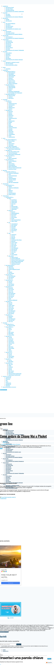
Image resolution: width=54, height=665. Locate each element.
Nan (12, 205)
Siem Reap (11, 76)
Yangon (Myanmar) (16, 262)
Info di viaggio (9, 63)
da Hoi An (8, 55)
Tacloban (10, 133)
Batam (10, 186)
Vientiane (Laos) (15, 264)
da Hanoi (8, 54)
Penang (10, 177)
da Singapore (9, 36)
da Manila (8, 15)
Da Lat (10, 353)
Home (4, 649)
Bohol (9, 102)
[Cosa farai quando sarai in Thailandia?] (10, 498)
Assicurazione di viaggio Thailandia (15, 50)
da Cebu (8, 14)
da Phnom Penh (10, 430)
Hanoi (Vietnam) (12, 146)
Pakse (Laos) (11, 82)
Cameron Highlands (13, 173)
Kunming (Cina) (12, 169)
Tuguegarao (11, 134)
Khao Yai (13, 215)
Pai (9, 270)
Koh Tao (13, 252)
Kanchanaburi (14, 207)
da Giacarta (9, 20)
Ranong (13, 241)
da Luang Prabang (10, 23)
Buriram (13, 211)
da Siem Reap (9, 431)
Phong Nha (11, 334)
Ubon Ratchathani (16, 219)
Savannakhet (11, 165)
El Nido (10, 122)
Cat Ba (10, 337)
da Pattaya (8, 44)
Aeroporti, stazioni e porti (12, 62)
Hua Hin (13, 237)
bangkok (10, 266)
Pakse (10, 142)
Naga (9, 124)
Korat (12, 218)
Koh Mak (13, 226)
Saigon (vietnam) (12, 83)
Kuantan (10, 181)
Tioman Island (12, 179)
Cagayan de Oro (12, 103)
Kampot (10, 78)
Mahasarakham (15, 213)
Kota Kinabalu (12, 193)
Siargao (10, 106)
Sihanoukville (11, 75)
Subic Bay (10, 131)
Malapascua (11, 107)
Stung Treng (11, 80)
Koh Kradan (14, 254)
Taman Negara (12, 178)
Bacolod (10, 111)
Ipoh (9, 174)
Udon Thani (14, 221)
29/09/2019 (5, 441)
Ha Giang (10, 340)
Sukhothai (14, 209)
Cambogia (8, 377)
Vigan (9, 135)
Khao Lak (13, 243)
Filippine (8, 379)
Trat (12, 231)
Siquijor (10, 108)
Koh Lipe (13, 246)
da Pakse (8, 24)
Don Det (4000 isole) (13, 151)
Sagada (10, 128)
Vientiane (10, 145)
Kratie (10, 90)
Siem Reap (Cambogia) (14, 149)
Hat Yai (13, 235)
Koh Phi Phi (14, 249)
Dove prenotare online (11, 65)
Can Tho (10, 364)
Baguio (10, 112)
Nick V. (4, 442)
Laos (7, 381)
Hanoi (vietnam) (12, 158)
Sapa (9, 349)
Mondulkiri (11, 74)
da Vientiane (9, 27)
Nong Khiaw (11, 141)
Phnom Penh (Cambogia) (14, 167)
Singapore (8, 384)
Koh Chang (14, 225)
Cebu (9, 119)
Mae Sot (13, 203)
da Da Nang (9, 52)
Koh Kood (13, 230)
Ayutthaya (14, 199)
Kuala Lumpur (12, 194)
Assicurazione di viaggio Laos (13, 28)
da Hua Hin (8, 43)
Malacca (10, 190)
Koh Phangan (14, 248)
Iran (7, 380)
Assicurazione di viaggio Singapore (15, 38)
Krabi (12, 253)
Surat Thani (14, 242)
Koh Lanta (14, 245)
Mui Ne (10, 354)
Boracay (10, 116)
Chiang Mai (14, 201)
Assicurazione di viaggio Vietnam (14, 59)
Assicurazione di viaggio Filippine (14, 16)
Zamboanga (11, 137)
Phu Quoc (10, 372)
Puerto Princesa (12, 127)
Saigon (10, 350)
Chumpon (13, 234)
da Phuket (8, 46)
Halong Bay (11, 342)
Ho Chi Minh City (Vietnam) (15, 92)
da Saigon (8, 58)
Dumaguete (11, 104)
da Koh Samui (9, 47)
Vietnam (8, 385)
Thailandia (8, 383)
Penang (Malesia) (15, 258)
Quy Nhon (10, 357)
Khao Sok (10, 306)
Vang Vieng (11, 143)
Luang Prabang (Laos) (14, 269)
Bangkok (10, 288)
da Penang (8, 31)
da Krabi (8, 48)
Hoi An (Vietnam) (12, 153)
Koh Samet (14, 229)
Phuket (13, 238)
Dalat (9, 365)
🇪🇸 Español (49, 662)
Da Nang (10, 367)
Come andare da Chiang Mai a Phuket (23, 436)
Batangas (10, 115)
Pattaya (13, 227)
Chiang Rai (14, 202)
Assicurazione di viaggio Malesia (14, 34)
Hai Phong (11, 341)
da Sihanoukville (10, 433)
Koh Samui (14, 250)
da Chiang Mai (9, 42)
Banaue (10, 114)
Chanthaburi (14, 223)
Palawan (10, 126)
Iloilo (9, 123)
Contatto (8, 68)
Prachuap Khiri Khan (16, 239)
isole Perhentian (12, 175)
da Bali (7, 19)
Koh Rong (11, 79)
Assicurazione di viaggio (9, 387)
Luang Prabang (12, 161)
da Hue (7, 56)
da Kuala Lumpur (10, 32)
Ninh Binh (10, 333)
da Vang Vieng (9, 26)
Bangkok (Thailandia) (13, 91)
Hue (9, 330)
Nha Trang (11, 332)
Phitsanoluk (14, 206)
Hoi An (10, 329)
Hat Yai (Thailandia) (13, 182)
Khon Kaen (14, 217)
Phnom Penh (11, 95)
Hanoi (9, 328)
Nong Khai (14, 214)
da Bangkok (9, 40)
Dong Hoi (10, 338)
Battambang (11, 72)
